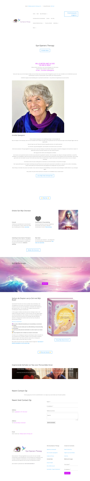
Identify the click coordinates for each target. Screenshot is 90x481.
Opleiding (55, 23)
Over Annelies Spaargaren (52, 452)
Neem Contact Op (68, 449)
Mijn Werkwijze (43, 13)
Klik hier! (52, 6)
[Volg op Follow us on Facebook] (72, 6)
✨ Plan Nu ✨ (45, 198)
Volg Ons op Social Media (69, 452)
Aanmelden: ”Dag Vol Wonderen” (53, 469)
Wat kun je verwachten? (17, 321)
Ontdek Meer (45, 50)
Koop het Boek (50, 462)
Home (34, 13)
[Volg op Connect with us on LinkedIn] (75, 6)
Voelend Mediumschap (37, 23)
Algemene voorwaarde (51, 449)
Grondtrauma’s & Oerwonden (39, 18)
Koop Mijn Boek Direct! (62, 340)
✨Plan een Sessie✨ (45, 352)
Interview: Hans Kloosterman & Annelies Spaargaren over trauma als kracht (45, 369)
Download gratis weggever (72, 14)
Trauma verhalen (48, 23)
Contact (47, 18)
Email (13, 432)
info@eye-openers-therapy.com (34, 6)
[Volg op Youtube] (77, 6)
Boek (38, 13)
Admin (38, 371)
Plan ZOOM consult (51, 466)
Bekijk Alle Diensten (33, 250)
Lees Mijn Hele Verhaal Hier (45, 175)
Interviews (48, 371)
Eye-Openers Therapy (45, 46)
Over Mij (52, 18)
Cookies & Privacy (50, 456)
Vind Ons (66, 456)
